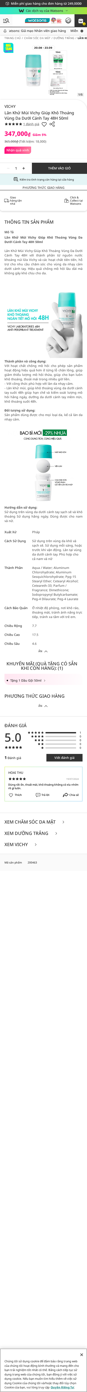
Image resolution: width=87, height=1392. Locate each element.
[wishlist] (44, 124)
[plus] (23, 168)
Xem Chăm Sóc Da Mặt (30, 822)
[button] (81, 20)
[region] (43, 1370)
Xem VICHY (16, 844)
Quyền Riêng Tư (62, 1387)
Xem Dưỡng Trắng (27, 833)
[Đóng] (82, 1355)
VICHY (10, 106)
